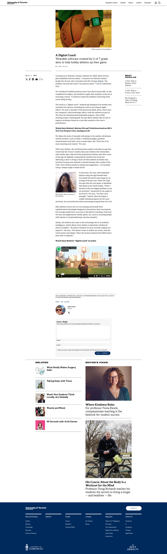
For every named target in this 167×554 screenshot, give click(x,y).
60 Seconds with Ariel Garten (62, 421)
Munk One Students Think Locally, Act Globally (61, 396)
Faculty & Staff (70, 527)
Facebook (128, 521)
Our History (89, 521)
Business (28, 530)
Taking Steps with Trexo (59, 381)
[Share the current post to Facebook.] (29, 79)
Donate (134, 508)
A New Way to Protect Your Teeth (132, 91)
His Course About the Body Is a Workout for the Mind (106, 483)
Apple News (129, 533)
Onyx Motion (98, 81)
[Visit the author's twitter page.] (69, 312)
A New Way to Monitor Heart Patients (130, 83)
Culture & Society (30, 533)
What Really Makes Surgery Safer (61, 368)
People (130, 3)
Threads (128, 530)
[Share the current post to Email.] (36, 79)
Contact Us (108, 536)
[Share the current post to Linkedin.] (33, 79)
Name (59, 340)
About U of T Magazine (112, 521)
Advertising (109, 533)
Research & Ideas (111, 3)
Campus (138, 3)
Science (27, 524)
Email (59, 345)
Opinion (123, 3)
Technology (29, 527)
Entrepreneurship (90, 296)
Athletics (79, 296)
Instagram (128, 527)
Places (87, 524)
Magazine (147, 3)
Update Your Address (112, 530)
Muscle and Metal (56, 408)
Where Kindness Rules (100, 404)
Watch (58, 128)
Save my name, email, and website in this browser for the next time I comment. (83, 350)
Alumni (67, 521)
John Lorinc (63, 66)
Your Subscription (110, 527)
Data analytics (103, 296)
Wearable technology (67, 296)
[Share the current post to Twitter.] (26, 79)
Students (68, 524)
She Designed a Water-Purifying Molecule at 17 (131, 100)
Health (27, 521)
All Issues (108, 524)
